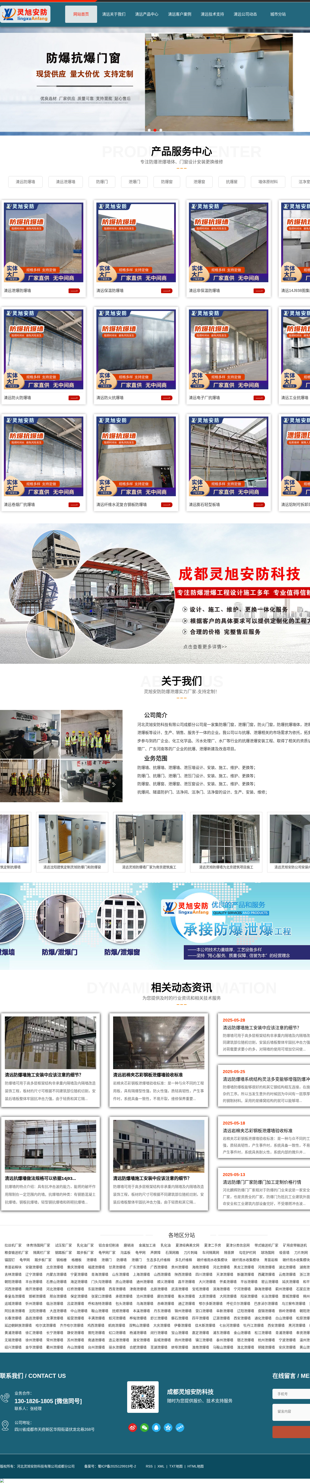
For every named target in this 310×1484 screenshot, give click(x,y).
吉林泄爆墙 (13, 1274)
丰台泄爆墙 (33, 1282)
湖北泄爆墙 (287, 1267)
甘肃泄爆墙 (117, 1267)
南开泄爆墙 (33, 1289)
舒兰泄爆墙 (158, 1318)
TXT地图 (176, 1466)
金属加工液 (147, 1245)
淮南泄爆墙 (200, 1347)
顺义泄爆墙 (165, 1282)
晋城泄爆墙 (290, 1296)
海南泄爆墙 (200, 1267)
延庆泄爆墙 (290, 1282)
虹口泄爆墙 (117, 1333)
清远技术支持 (212, 14)
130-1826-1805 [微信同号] (48, 1401)
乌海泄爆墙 (144, 1303)
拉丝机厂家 (13, 1245)
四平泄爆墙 (200, 1318)
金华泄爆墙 (33, 1347)
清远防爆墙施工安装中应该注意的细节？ (44, 1075)
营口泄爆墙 (203, 1311)
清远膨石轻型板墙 (204, 505)
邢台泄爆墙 (58, 1296)
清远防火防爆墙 (17, 398)
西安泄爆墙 (242, 1318)
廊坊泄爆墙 (165, 1296)
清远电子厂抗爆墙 (204, 398)
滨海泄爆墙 (221, 1289)
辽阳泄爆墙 (245, 1311)
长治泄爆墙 (269, 1296)
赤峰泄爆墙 (165, 1303)
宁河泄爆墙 (242, 1289)
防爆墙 (121, 1260)
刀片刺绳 (190, 1252)
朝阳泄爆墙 (13, 1282)
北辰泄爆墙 (158, 1289)
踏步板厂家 (85, 1252)
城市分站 (278, 14)
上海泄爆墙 (141, 1274)
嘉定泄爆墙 (200, 1333)
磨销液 (129, 1245)
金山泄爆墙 (242, 1333)
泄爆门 (106, 1260)
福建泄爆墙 (96, 1267)
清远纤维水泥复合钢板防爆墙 (121, 505)
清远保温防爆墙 (110, 291)
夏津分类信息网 (238, 1245)
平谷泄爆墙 (248, 1282)
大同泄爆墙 (228, 1296)
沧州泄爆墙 (144, 1296)
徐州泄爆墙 (33, 1340)
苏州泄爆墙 (75, 1340)
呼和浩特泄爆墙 (100, 1303)
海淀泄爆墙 (78, 1282)
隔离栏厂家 (41, 1252)
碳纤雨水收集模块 (245, 1260)
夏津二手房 (212, 1245)
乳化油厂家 (85, 1245)
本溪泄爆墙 (141, 1311)
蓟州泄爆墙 (283, 1289)
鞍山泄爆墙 (99, 1311)
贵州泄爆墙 (179, 1267)
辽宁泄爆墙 (33, 1274)
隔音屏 (229, 1252)
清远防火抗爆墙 (110, 398)
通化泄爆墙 (263, 1318)
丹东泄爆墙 (162, 1311)
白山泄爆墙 (283, 1318)
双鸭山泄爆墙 (139, 1325)
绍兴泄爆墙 (13, 1347)
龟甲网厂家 (107, 1252)
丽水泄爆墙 (117, 1347)
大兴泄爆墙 (207, 1282)
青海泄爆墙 (99, 1274)
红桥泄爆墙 (75, 1289)
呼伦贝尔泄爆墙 (238, 1303)
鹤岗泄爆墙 (116, 1325)
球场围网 (267, 1252)
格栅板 (76, 1260)
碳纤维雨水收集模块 (212, 1260)
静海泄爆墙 (263, 1289)
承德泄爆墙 (124, 1296)
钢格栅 (61, 1260)
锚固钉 (10, 1260)
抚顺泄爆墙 (120, 1311)
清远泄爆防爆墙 (17, 291)
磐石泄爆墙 (179, 1318)
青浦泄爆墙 (283, 1333)
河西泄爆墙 (13, 1289)
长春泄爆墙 (13, 1318)
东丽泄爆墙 (96, 1289)
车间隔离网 (210, 1252)
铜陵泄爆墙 (266, 1347)
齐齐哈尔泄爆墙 (72, 1325)
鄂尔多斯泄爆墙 (211, 1303)
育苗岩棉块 (13, 1267)
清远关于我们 (113, 14)
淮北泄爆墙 (245, 1347)
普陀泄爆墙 (96, 1333)
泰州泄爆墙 (224, 1340)
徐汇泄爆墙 (33, 1333)
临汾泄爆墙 (54, 1303)
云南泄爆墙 (287, 1274)
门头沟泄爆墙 (101, 1282)
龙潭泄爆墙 (54, 1318)
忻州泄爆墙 (33, 1303)
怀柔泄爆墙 (228, 1282)
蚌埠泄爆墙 (179, 1347)
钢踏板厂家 (63, 1252)
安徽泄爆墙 (33, 1267)
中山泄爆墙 (78, 1311)
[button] (149, 130)
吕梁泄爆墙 (75, 1303)
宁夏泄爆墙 (78, 1274)
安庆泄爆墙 (287, 1347)
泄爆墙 (91, 1260)
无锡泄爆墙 (13, 1340)
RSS (149, 1466)
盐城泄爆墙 (162, 1340)
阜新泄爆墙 (224, 1311)
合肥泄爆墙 (138, 1347)
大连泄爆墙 (58, 1311)
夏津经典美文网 (187, 1245)
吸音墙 (284, 1252)
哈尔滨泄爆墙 (46, 1325)
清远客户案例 (179, 14)
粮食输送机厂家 (16, 1252)
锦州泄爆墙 (183, 1311)
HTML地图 (195, 1466)
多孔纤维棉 (183, 1260)
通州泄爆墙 (144, 1282)
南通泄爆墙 (96, 1340)
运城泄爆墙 (13, 1303)
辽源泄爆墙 (221, 1318)
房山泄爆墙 (124, 1282)
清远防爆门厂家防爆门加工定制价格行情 (262, 1182)
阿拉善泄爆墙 (15, 1311)
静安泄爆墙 (75, 1333)
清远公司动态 (245, 14)
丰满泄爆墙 (96, 1318)
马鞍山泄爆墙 (223, 1347)
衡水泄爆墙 (186, 1296)
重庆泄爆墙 (75, 1267)
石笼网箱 (172, 1252)
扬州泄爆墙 (183, 1340)
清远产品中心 (146, 14)
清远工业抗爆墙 (294, 398)
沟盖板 (125, 1252)
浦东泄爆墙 (221, 1333)
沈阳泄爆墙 (37, 1311)
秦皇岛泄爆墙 (15, 1296)
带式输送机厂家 (266, 1245)
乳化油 (166, 1245)
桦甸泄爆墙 (138, 1318)
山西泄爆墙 (162, 1274)
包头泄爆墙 (124, 1303)
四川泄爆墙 (203, 1274)
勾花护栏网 (247, 1252)
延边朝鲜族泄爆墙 (18, 1325)
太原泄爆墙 (207, 1296)
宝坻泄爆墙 (200, 1289)
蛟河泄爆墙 (117, 1318)
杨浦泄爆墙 (138, 1333)
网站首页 (81, 14)
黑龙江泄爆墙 (244, 1267)
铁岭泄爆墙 (287, 1311)
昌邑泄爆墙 (33, 1318)
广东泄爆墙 (138, 1267)
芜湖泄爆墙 (158, 1347)
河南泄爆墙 (266, 1267)
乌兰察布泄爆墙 (293, 1303)
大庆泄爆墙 (161, 1325)
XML (160, 1466)
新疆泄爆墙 (245, 1274)
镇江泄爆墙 (203, 1340)
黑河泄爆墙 (296, 1325)
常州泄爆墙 (54, 1340)
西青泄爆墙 (117, 1289)
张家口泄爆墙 (101, 1296)
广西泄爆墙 (158, 1267)
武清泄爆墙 (179, 1289)
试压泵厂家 (63, 1245)
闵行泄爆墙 (158, 1333)
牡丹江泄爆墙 (253, 1325)
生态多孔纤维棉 (158, 1260)
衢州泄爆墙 (54, 1347)
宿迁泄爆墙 (245, 1340)
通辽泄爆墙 (186, 1303)
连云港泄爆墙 (119, 1340)
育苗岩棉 (271, 1260)
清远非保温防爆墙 (204, 291)
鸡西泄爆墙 (95, 1325)
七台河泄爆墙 (229, 1325)
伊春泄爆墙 (182, 1325)
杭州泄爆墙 (266, 1340)
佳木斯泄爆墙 (205, 1325)
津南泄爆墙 (138, 1289)
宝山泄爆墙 (179, 1333)
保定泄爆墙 (78, 1296)
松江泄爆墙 (263, 1333)
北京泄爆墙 (54, 1267)
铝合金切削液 (109, 1245)
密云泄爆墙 (269, 1282)
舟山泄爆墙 (75, 1347)
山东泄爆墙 (120, 1274)
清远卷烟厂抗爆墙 (19, 505)
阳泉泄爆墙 (248, 1296)
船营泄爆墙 (75, 1318)
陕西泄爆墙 (183, 1274)
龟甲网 (140, 1252)
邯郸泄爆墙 (37, 1296)
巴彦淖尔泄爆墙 (266, 1303)
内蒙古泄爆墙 (56, 1274)
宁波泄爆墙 (287, 1340)
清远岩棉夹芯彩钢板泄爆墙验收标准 (148, 1075)
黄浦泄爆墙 (13, 1333)
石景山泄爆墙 (56, 1282)
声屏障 (155, 1252)
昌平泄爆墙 (186, 1282)
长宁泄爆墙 (54, 1333)
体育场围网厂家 (38, 1245)
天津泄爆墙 (224, 1274)
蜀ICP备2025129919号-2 (117, 1466)
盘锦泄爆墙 (266, 1311)
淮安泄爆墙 (141, 1340)
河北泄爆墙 (221, 1267)
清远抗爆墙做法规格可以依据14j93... (40, 1178)
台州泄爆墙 (96, 1347)
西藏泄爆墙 (266, 1274)
